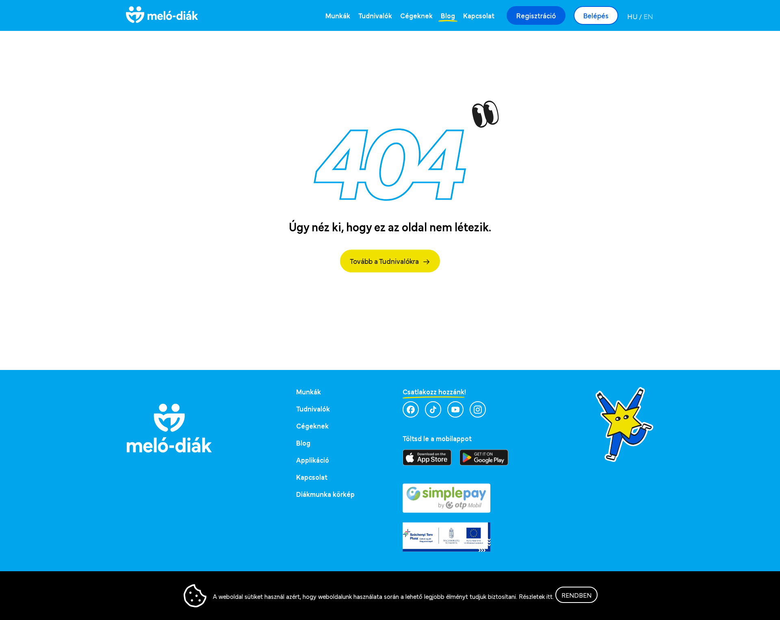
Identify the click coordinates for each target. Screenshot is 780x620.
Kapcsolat (478, 15)
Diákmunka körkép (325, 494)
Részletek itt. (536, 596)
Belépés (596, 15)
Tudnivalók (375, 15)
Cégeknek (416, 15)
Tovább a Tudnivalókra (384, 261)
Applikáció (312, 460)
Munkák (337, 15)
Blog (448, 15)
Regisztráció (536, 15)
